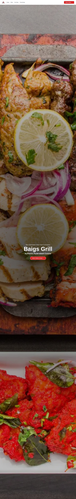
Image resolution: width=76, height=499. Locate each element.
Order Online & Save (38, 258)
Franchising (22, 2)
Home (8, 2)
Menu (12, 2)
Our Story (16, 2)
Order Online (69, 2)
